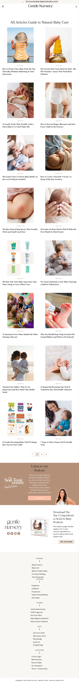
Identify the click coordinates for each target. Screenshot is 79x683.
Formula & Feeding (38, 574)
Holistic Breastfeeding (39, 595)
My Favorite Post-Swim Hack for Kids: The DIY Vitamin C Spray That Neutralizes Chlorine (58, 71)
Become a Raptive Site (56, 680)
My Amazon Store (39, 636)
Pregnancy (35, 585)
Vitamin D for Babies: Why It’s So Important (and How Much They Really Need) (18, 389)
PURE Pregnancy (37, 612)
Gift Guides (36, 598)
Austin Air (36, 642)
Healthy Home (20, 226)
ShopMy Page (38, 645)
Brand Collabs (37, 663)
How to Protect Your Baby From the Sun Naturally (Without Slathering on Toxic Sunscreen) (18, 71)
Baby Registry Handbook (39, 618)
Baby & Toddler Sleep (39, 571)
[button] (4, 6)
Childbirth (35, 589)
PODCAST (39, 498)
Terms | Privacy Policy (39, 669)
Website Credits (43, 680)
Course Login (36, 656)
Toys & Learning (37, 577)
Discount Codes (39, 633)
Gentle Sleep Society (38, 609)
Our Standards (37, 666)
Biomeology (37, 639)
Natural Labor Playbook (39, 621)
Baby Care (20, 65)
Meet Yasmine (37, 659)
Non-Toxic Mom (36, 615)
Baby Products (37, 565)
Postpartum (58, 173)
